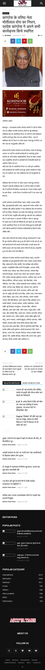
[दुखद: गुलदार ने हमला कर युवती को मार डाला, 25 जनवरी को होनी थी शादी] (8, 546)
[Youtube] (36, 650)
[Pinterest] (24, 41)
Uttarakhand (24, 660)
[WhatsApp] (30, 41)
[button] (4, 3)
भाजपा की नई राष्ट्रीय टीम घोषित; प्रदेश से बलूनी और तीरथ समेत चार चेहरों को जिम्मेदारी (29, 392)
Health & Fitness (10, 663)
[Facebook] (12, 41)
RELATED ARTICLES (12, 383)
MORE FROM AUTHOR (31, 383)
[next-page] (8, 431)
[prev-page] (4, 431)
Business (21, 663)
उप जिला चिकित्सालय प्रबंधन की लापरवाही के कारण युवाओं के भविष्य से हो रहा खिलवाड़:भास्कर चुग (12, 370)
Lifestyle (34, 660)
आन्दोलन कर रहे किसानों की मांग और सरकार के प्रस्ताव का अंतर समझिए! (33, 369)
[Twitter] (18, 41)
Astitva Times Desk (9, 445)
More (29, 663)
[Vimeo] (22, 650)
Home (4, 9)
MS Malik (8, 35)
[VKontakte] (29, 650)
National (12, 9)
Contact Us (37, 663)
